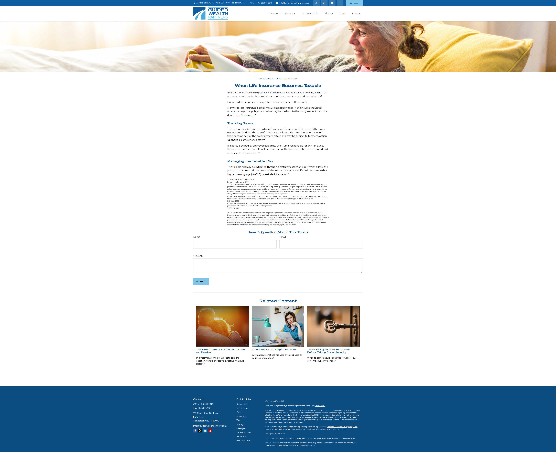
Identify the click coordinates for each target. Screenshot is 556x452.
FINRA (347, 438)
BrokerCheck (320, 406)
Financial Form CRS (276, 401)
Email (282, 237)
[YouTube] (332, 3)
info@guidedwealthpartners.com (295, 3)
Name (196, 237)
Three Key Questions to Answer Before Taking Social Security (328, 351)
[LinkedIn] (324, 3)
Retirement (242, 404)
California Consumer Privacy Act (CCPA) (342, 427)
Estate (239, 412)
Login (356, 3)
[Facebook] (340, 3)
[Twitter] (316, 3)
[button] (274, 13)
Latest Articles (243, 432)
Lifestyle (240, 428)
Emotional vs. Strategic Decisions (274, 349)
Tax (238, 420)
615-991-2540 (266, 3)
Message (198, 255)
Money (240, 424)
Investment (242, 408)
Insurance (241, 416)
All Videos (241, 436)
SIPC (354, 438)
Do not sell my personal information (333, 429)
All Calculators (243, 440)
